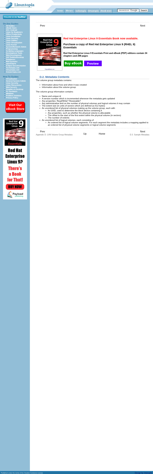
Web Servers (11, 87)
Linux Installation (13, 36)
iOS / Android (11, 30)
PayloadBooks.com (50, 69)
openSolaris (11, 64)
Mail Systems (11, 61)
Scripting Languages (14, 51)
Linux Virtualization (14, 43)
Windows (10, 94)
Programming (12, 49)
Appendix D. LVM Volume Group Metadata (54, 133)
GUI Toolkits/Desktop (15, 57)
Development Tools (14, 53)
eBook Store (11, 28)
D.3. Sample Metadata (139, 133)
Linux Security (12, 38)
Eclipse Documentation (16, 66)
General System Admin (16, 81)
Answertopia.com (13, 72)
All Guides (10, 26)
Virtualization (11, 79)
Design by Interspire (143, 473)
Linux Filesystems (14, 85)
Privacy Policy (12, 98)
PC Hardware (11, 91)
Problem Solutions (14, 96)
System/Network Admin (16, 47)
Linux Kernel (11, 45)
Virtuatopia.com (12, 70)
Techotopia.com (12, 68)
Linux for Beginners (14, 32)
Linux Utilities (11, 41)
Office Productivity (14, 34)
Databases (10, 59)
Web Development (14, 55)
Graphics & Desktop (14, 89)
